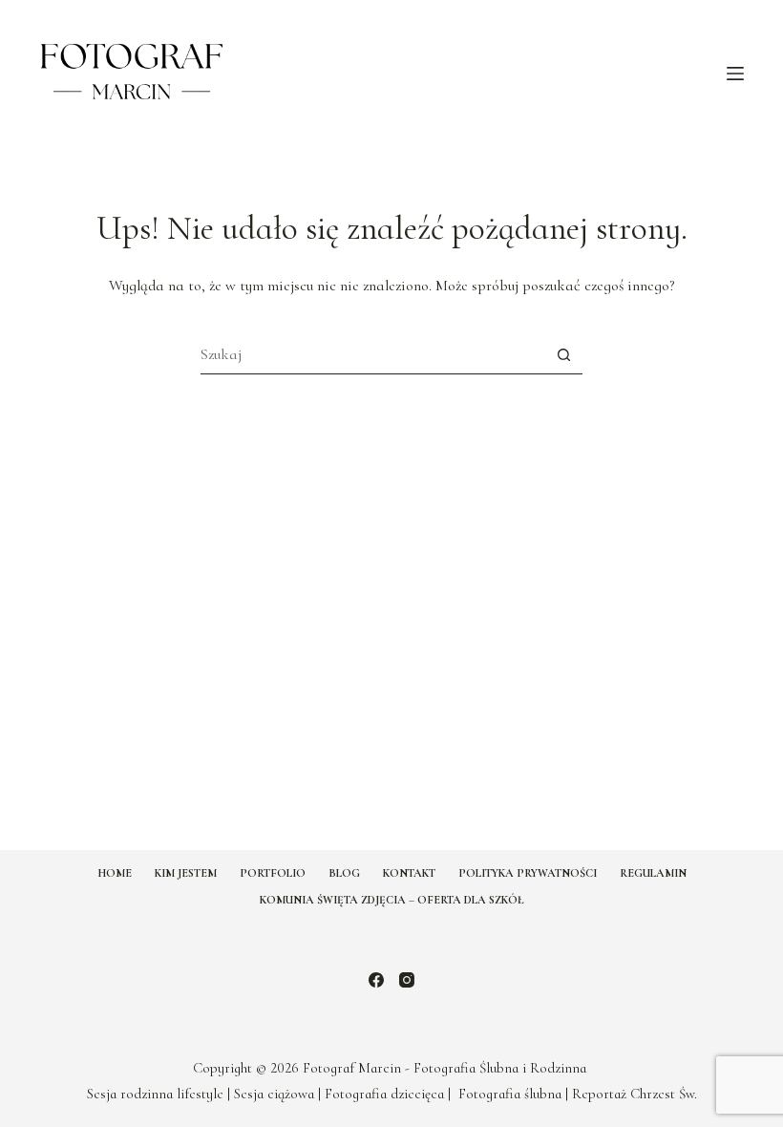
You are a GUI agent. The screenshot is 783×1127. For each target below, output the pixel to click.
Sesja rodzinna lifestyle (155, 1093)
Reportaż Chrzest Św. (634, 1093)
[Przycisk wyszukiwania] (563, 354)
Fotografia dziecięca (384, 1093)
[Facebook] (376, 980)
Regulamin (653, 873)
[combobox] (373, 354)
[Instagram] (406, 980)
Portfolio (273, 873)
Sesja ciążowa (274, 1093)
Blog (344, 873)
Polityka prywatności (527, 873)
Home (114, 873)
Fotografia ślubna (509, 1093)
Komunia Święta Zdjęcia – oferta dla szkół (392, 899)
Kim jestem (186, 873)
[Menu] (735, 73)
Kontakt (409, 873)
